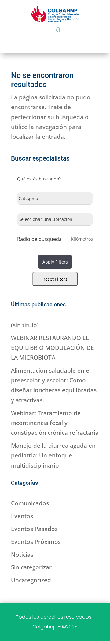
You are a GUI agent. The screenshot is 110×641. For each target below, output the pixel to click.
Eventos (22, 516)
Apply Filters (55, 262)
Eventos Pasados (34, 529)
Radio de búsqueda (39, 239)
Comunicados (30, 503)
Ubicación (27, 220)
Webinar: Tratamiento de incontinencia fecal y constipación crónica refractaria (55, 423)
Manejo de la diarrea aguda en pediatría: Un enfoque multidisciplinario (53, 455)
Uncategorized (31, 580)
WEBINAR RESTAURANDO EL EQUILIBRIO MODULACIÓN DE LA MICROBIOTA (52, 348)
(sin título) (25, 325)
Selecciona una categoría (42, 200)
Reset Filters (55, 279)
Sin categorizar (31, 567)
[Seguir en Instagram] (55, 35)
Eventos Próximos (36, 542)
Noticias (22, 555)
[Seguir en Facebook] (40, 35)
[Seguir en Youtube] (70, 35)
